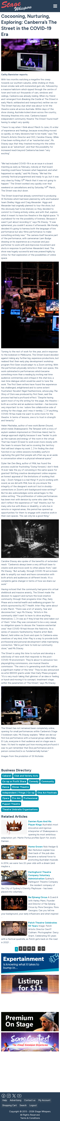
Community (47, 781)
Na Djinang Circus (37, 897)
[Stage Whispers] (19, 6)
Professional (30, 798)
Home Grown (35, 846)
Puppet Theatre (11, 804)
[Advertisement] (30, 763)
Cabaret (6, 775)
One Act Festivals (47, 792)
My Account (44, 1100)
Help (4, 1100)
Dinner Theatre (20, 787)
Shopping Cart (9, 1105)
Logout (33, 1105)
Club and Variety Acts (26, 775)
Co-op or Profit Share (14, 781)
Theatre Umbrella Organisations (20, 809)
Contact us (29, 1100)
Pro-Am (16, 798)
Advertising (15, 1100)
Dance (5, 787)
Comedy (33, 781)
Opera (5, 798)
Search (23, 1105)
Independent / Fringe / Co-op (18, 792)
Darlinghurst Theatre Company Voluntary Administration (39, 875)
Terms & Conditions (30, 1118)
